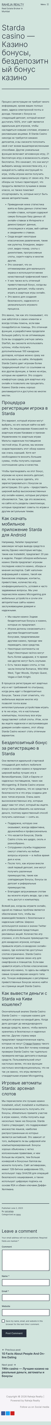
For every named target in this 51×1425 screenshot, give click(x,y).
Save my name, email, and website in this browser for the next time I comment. (24, 1322)
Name (5, 1276)
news (18, 1214)
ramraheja (9, 1211)
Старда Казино (32, 1043)
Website (6, 1306)
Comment (7, 1246)
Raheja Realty (13, 4)
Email (5, 1291)
